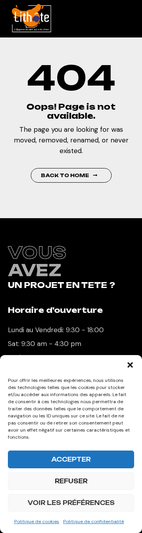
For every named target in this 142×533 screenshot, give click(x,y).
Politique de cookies (36, 521)
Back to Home (65, 175)
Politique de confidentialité (93, 521)
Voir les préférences (71, 503)
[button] (130, 365)
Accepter (71, 459)
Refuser (71, 481)
